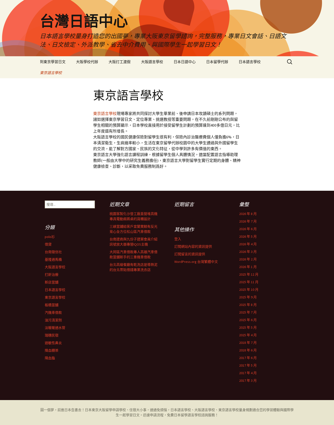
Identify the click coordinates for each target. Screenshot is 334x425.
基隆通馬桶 (53, 259)
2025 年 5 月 (248, 327)
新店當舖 (51, 282)
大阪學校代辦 (87, 61)
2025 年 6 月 (248, 320)
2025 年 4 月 (248, 335)
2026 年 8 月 (248, 214)
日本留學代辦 (217, 61)
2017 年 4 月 (248, 373)
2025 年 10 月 (248, 289)
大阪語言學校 (152, 61)
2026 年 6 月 (248, 229)
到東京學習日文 (53, 61)
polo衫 (50, 237)
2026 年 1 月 (248, 267)
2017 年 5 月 (248, 365)
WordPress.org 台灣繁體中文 (196, 261)
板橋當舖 (51, 305)
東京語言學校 (51, 72)
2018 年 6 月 (248, 350)
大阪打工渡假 (120, 61)
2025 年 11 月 (248, 282)
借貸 (48, 244)
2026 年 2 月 (248, 259)
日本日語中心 (185, 61)
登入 (177, 239)
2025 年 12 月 (248, 274)
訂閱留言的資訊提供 (189, 254)
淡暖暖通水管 (55, 327)
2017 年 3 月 (248, 380)
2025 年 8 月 (248, 304)
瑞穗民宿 (51, 335)
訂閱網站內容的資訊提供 (193, 246)
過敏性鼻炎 (53, 343)
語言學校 (194, 415)
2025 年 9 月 (248, 297)
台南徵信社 (53, 252)
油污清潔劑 (53, 320)
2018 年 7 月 (248, 342)
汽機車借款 (53, 312)
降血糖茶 (51, 350)
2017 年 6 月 (248, 358)
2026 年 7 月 (248, 221)
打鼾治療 (51, 274)
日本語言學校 (250, 61)
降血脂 (50, 358)
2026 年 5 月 (248, 236)
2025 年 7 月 (248, 312)
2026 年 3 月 (248, 251)
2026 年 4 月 (248, 244)
